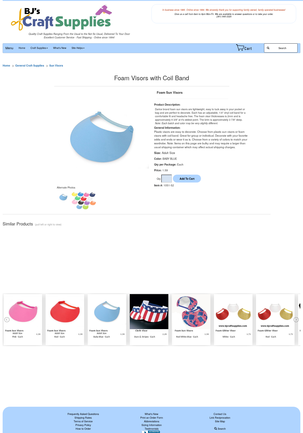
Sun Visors (56, 65)
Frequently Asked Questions (83, 414)
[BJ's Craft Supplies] (79, 18)
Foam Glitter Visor (226, 330)
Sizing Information (152, 425)
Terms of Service (83, 421)
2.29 (165, 334)
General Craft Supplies (29, 65)
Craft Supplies (38, 48)
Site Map (220, 421)
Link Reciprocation (220, 417)
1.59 (38, 334)
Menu (9, 48)
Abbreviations (151, 421)
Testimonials (152, 428)
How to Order (83, 428)
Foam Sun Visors (14, 330)
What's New (59, 48)
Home (22, 48)
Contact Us (220, 414)
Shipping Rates (83, 417)
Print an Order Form (151, 417)
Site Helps (77, 48)
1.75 (249, 334)
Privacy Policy (83, 425)
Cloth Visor (141, 330)
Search (221, 428)
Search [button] (282, 48)
